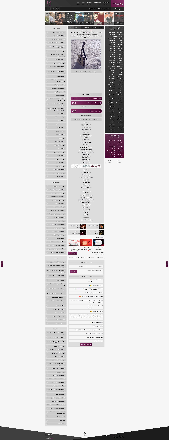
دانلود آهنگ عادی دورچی (60, 59)
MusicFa (116, 9)
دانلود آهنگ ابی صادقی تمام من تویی (57, 210)
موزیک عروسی (62, 420)
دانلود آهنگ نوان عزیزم (60, 221)
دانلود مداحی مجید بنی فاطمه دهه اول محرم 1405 (56, 284)
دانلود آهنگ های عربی (60, 148)
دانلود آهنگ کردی (61, 120)
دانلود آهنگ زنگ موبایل (60, 134)
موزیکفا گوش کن (72, 253)
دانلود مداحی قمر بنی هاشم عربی (58, 297)
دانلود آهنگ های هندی (60, 162)
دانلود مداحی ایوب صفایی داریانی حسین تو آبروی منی (56, 266)
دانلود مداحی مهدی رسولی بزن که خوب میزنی (56, 245)
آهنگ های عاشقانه (72, 257)
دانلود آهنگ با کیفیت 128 (93, 103)
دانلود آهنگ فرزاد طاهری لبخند (59, 92)
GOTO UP (84, 435)
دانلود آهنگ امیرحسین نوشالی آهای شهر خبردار (57, 67)
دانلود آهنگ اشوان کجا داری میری (58, 353)
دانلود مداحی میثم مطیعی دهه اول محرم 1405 (56, 294)
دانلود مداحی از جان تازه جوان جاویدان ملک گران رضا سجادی (56, 271)
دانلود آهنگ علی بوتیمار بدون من (58, 39)
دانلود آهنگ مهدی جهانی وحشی (58, 368)
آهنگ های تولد (91, 257)
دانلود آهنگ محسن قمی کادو (59, 51)
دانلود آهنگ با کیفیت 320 (93, 98)
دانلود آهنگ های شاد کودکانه (59, 169)
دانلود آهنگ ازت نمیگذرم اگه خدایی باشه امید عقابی (56, 333)
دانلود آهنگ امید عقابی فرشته (59, 228)
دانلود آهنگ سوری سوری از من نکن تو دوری (56, 42)
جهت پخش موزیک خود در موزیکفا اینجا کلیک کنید (54, 8)
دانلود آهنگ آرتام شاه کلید (60, 372)
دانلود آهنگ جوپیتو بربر (60, 95)
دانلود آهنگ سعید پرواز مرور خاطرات (58, 196)
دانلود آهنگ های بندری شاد (59, 145)
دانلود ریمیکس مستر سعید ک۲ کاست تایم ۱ (56, 379)
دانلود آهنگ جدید (61, 424)
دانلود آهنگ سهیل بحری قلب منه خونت (57, 382)
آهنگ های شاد (100, 257)
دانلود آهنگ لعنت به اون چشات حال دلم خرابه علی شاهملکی (56, 104)
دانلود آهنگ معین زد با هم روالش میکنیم (56, 249)
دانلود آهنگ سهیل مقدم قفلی (59, 32)
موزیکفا (117, 3)
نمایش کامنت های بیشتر (86, 344)
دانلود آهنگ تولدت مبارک (60, 117)
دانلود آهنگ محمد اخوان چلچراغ (59, 207)
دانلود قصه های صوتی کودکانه (59, 173)
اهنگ (86, 32)
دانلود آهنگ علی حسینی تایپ (59, 63)
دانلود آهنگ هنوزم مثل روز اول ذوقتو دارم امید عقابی (56, 72)
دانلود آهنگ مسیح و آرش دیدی (59, 217)
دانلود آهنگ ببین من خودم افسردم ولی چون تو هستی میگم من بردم (56, 55)
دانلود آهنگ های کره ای (60, 155)
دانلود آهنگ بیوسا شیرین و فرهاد (58, 88)
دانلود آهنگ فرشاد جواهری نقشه (58, 401)
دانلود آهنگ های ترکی (60, 131)
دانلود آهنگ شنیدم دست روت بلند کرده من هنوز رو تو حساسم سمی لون (56, 109)
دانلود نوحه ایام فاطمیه (60, 124)
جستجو (49, 5)
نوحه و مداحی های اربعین (60, 312)
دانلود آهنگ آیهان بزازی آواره (59, 85)
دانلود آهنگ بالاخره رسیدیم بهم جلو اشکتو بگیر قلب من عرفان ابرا (56, 46)
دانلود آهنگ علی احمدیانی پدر (59, 346)
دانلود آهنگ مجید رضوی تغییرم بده (58, 252)
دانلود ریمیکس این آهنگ (93, 111)
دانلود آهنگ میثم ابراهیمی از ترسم (58, 193)
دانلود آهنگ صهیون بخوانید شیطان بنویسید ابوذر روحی (56, 390)
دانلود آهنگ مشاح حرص (60, 394)
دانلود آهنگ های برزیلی (60, 166)
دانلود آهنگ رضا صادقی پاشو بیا (58, 386)
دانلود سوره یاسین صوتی (60, 323)
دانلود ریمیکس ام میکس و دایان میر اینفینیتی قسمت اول (58, 80)
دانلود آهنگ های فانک (60, 238)
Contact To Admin (49, 434)
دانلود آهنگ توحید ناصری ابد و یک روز (57, 189)
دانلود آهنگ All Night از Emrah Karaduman (92, 27)
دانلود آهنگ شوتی (61, 138)
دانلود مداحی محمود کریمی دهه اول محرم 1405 (57, 289)
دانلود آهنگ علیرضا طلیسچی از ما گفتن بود (56, 242)
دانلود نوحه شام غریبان (60, 280)
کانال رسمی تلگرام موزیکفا (86, 115)
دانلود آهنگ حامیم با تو (60, 203)
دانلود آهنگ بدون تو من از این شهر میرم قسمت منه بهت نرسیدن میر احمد (57, 341)
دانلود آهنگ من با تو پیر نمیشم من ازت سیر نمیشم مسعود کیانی (56, 412)
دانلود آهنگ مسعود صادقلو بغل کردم (57, 337)
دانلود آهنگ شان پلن (61, 76)
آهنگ (71, 27)
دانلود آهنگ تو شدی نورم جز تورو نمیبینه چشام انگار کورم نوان (57, 364)
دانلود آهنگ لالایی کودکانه (59, 141)
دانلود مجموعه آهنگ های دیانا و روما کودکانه (56, 405)
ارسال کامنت (73, 271)
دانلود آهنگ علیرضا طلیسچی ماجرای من (57, 224)
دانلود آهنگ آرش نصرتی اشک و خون (58, 398)
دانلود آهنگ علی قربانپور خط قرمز (58, 375)
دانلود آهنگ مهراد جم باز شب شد (58, 231)
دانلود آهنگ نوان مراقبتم (60, 356)
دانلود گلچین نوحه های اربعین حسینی (57, 262)
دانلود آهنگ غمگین (61, 113)
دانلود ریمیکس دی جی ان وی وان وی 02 (57, 214)
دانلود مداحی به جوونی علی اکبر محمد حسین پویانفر (56, 301)
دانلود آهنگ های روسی (60, 159)
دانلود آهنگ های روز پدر (60, 176)
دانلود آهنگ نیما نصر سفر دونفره (58, 200)
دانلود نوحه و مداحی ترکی (60, 305)
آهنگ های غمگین (81, 257)
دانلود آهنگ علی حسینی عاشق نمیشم (57, 349)
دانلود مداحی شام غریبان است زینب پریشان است (56, 276)
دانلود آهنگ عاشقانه (61, 127)
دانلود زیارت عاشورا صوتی (60, 319)
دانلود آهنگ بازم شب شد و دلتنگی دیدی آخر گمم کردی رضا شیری (56, 99)
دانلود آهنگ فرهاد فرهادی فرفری (58, 360)
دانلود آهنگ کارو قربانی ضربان (59, 35)
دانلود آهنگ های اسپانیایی (59, 152)
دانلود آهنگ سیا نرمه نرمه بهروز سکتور (57, 408)
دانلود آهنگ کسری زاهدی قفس (59, 235)
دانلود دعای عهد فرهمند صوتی (59, 316)
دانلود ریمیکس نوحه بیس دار (59, 309)
